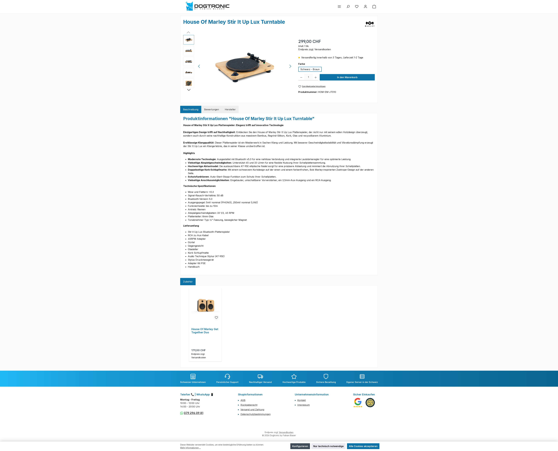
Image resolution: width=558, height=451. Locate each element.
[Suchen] (348, 6)
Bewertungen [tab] (211, 109)
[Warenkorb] (374, 6)
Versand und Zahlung (252, 409)
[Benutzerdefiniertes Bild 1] (358, 402)
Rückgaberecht (248, 404)
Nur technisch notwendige (328, 446)
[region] (237, 66)
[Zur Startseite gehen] (207, 6)
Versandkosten (286, 432)
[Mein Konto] (365, 6)
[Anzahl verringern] (301, 77)
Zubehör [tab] (188, 281)
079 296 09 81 (193, 413)
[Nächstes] (290, 66)
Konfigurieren (300, 446)
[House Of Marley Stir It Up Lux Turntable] (244, 66)
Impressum (303, 404)
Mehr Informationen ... (190, 447)
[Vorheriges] (199, 66)
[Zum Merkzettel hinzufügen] (216, 317)
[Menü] (339, 6)
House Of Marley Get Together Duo (204, 331)
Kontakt (301, 400)
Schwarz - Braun (310, 69)
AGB (242, 400)
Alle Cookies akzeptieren (363, 446)
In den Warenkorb (347, 77)
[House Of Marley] (370, 24)
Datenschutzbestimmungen (255, 414)
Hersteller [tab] (230, 109)
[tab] (190, 109)
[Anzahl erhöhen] (316, 77)
